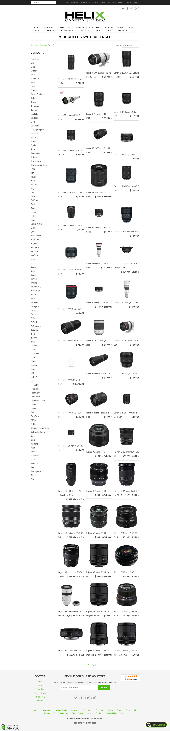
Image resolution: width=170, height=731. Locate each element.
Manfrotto (35, 247)
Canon (33, 86)
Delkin (33, 98)
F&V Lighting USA (37, 129)
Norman (33, 275)
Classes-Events (84, 31)
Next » (94, 665)
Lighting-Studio (64, 27)
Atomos (33, 66)
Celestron (34, 90)
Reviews (67, 2)
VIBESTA (34, 451)
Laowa (33, 212)
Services (110, 31)
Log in (114, 2)
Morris (33, 263)
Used (136, 31)
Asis (32, 62)
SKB (32, 373)
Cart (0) (129, 2)
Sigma (33, 369)
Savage (33, 349)
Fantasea (34, 133)
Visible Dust (35, 455)
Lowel (33, 231)
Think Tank (35, 416)
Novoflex (34, 278)
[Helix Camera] (85, 17)
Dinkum (33, 102)
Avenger (34, 70)
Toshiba (33, 424)
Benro (33, 74)
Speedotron (35, 384)
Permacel (34, 294)
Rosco (33, 333)
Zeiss (32, 479)
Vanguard (34, 443)
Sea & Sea (35, 353)
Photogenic (35, 306)
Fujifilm (33, 145)
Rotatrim (34, 337)
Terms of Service (85, 2)
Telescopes (108, 27)
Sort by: (119, 46)
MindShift (34, 255)
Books (37, 31)
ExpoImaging (35, 125)
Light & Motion (36, 223)
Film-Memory (49, 31)
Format (33, 137)
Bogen (33, 82)
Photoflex (34, 302)
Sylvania (34, 404)
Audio (36, 27)
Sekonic (33, 361)
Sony (32, 381)
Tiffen (33, 420)
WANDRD (34, 463)
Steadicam (35, 388)
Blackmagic (35, 78)
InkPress (34, 184)
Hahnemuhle (35, 153)
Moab (33, 259)
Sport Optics (94, 27)
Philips (33, 298)
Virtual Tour (95, 2)
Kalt (32, 192)
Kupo (33, 208)
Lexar (33, 220)
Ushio (33, 439)
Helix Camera (36, 161)
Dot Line (34, 110)
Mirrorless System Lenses (85, 36)
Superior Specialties (38, 400)
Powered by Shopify (96, 718)
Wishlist (120, 2)
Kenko (33, 196)
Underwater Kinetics (38, 432)
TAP (32, 412)
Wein (32, 467)
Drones (130, 27)
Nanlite (33, 267)
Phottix (33, 310)
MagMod (34, 243)
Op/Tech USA (36, 286)
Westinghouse (36, 471)
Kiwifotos (34, 200)
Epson (33, 121)
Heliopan (34, 157)
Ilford (33, 180)
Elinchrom (34, 117)
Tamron (33, 408)
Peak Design (35, 290)
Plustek (34, 314)
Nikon (33, 271)
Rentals (99, 31)
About (108, 2)
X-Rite (33, 475)
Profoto (34, 318)
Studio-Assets (36, 396)
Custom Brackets (37, 94)
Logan (33, 227)
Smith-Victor (35, 377)
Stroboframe (35, 392)
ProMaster (35, 322)
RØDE (33, 341)
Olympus (34, 282)
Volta (33, 459)
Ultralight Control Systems (41, 428)
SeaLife (33, 357)
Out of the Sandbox (82, 718)
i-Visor (33, 168)
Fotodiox (34, 141)
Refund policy (75, 2)
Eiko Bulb (34, 113)
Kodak (33, 204)
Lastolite (34, 216)
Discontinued (35, 106)
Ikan (32, 172)
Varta (33, 447)
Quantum (34, 329)
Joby (32, 188)
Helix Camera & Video (39, 165)
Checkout (135, 2)
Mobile (120, 27)
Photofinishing (123, 31)
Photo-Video (48, 27)
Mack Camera (36, 235)
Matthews (35, 251)
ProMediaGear (36, 326)
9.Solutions (35, 59)
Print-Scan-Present (66, 31)
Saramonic (34, 345)
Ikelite (33, 176)
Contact (103, 2)
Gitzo (33, 149)
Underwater (79, 27)
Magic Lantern (36, 239)
